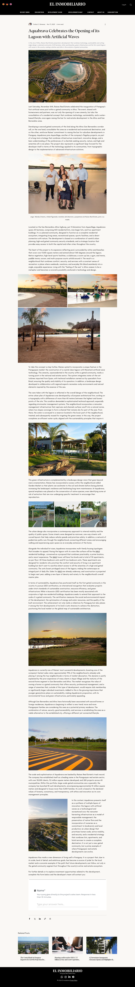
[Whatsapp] (61, 977)
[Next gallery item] (104, 449)
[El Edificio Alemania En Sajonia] (101, 945)
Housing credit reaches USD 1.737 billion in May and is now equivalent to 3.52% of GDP (67, 959)
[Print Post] (50, 919)
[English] (11, 4)
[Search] (131, 5)
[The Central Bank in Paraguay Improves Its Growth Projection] (33, 945)
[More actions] (105, 24)
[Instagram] (65, 977)
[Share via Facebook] (29, 919)
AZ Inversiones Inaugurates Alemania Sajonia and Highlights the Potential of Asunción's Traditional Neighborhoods (101, 959)
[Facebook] (73, 977)
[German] (7, 4)
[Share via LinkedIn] (40, 919)
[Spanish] (3, 4)
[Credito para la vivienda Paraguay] (67, 945)
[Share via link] (45, 919)
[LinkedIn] (69, 977)
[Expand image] (42, 290)
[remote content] (67, 894)
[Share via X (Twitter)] (35, 919)
